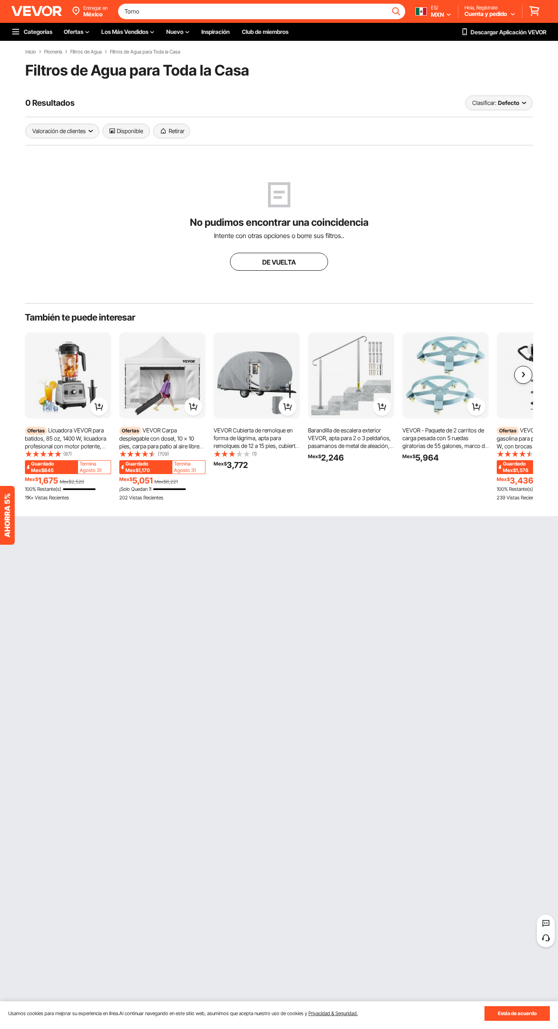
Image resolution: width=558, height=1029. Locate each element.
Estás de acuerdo (517, 1013)
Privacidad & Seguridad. (333, 1013)
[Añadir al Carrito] (99, 407)
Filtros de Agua (86, 52)
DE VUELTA (279, 262)
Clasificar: (484, 102)
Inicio (30, 52)
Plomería (53, 52)
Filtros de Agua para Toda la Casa (145, 52)
